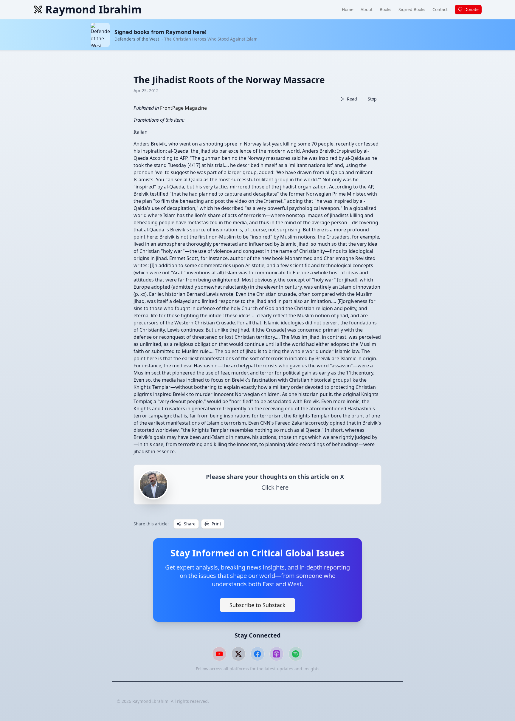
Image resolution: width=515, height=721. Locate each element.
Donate (471, 9)
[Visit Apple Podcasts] (276, 654)
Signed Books (411, 9)
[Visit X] (238, 654)
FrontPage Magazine (183, 108)
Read (352, 99)
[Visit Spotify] (295, 654)
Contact (440, 9)
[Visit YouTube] (219, 654)
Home (347, 9)
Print (216, 524)
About (367, 9)
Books (385, 9)
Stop (372, 99)
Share (190, 524)
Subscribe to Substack (257, 605)
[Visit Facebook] (257, 654)
